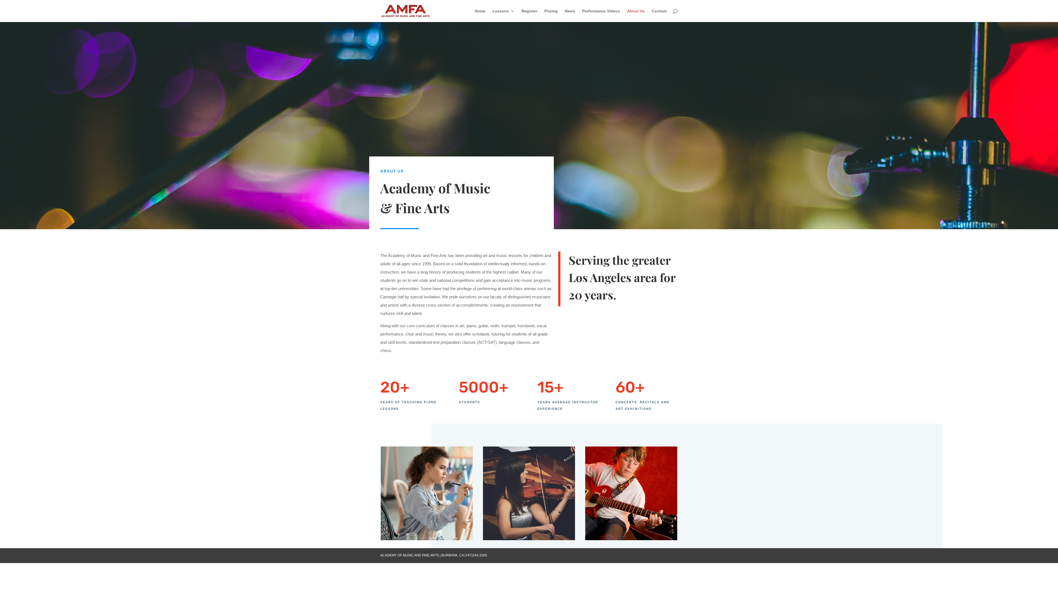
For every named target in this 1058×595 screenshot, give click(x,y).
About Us (636, 11)
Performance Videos (601, 11)
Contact (659, 11)
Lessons (501, 11)
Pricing (551, 11)
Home (480, 11)
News (570, 11)
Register (529, 11)
